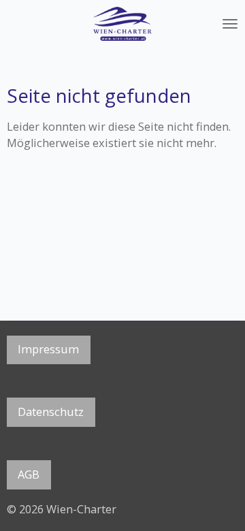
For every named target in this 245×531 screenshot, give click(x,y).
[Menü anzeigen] (230, 24)
